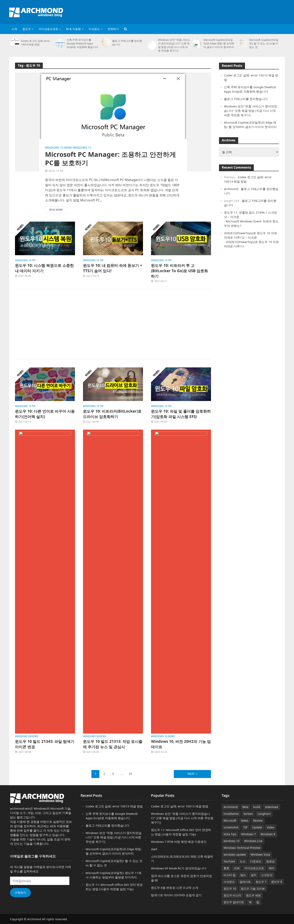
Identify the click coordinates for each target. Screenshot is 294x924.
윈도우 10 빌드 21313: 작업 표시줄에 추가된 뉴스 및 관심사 (112, 744)
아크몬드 (94, 29)
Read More (56, 209)
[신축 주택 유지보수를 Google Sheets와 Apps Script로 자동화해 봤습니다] (60, 43)
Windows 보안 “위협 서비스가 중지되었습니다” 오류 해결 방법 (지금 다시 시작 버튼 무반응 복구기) (174, 45)
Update (257, 827)
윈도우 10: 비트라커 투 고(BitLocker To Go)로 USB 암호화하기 (179, 271)
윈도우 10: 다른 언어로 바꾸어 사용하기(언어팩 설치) (45, 414)
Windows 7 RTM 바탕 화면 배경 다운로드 (179, 842)
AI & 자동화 (73, 29)
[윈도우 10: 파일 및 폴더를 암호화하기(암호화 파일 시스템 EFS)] (181, 384)
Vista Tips (230, 834)
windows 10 (231, 841)
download (271, 807)
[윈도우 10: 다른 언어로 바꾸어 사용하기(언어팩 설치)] (45, 384)
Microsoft (230, 820)
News (244, 820)
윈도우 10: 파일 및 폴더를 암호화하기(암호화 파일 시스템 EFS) (181, 414)
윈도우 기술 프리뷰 (253, 888)
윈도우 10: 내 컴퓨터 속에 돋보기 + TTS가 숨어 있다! (112, 268)
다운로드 (255, 861)
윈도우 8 (276, 882)
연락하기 (113, 29)
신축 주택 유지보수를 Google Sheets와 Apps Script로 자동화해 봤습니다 (82, 43)
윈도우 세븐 (253, 895)
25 (130, 774)
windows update (235, 854)
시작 (14, 29)
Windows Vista (260, 854)
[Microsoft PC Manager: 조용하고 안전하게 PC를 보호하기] (113, 121)
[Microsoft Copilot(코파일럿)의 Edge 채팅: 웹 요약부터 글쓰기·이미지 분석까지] (197, 43)
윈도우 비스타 (232, 895)
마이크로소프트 (48, 29)
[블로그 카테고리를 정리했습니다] (105, 42)
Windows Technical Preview (242, 848)
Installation (231, 814)
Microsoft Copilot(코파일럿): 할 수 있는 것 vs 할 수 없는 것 (263, 43)
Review (258, 820)
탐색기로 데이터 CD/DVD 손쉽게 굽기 (176, 895)
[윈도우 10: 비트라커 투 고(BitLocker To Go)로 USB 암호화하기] (181, 238)
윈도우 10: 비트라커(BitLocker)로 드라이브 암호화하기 (112, 414)
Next (191, 774)
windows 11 (82, 147)
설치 (253, 875)
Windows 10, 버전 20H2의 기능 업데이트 (181, 744)
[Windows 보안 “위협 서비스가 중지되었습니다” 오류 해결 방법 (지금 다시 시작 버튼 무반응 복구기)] (151, 45)
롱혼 (226, 868)
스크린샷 (266, 875)
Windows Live (253, 841)
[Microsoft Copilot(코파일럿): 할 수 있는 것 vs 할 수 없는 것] (242, 43)
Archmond (231, 807)
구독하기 (20, 893)
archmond (231, 189)
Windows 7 (248, 834)
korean (248, 814)
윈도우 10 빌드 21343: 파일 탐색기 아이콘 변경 (44, 744)
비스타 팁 (230, 875)
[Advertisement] (212, 11)
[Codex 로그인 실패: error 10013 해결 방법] (14, 42)
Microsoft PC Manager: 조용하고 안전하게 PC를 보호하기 (110, 158)
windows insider (26, 736)
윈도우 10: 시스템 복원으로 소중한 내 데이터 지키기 (44, 268)
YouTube (229, 861)
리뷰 (237, 868)
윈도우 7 (261, 882)
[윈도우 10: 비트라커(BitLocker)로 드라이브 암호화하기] (113, 384)
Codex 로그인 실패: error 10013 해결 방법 (35, 42)
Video (270, 827)
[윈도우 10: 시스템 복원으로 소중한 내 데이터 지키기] (45, 238)
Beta (245, 807)
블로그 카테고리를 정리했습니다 (127, 42)
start (154, 849)
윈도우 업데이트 (234, 902)
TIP (245, 827)
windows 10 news (58, 147)
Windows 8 (268, 834)
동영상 (270, 861)
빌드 (243, 875)
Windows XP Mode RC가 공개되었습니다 (178, 868)
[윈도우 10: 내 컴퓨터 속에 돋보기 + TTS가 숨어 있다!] (113, 238)
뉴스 (242, 861)
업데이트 (245, 882)
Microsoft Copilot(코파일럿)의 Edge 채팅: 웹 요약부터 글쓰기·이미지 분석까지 (219, 43)
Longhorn (264, 814)
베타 (271, 868)
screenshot (231, 827)
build (256, 807)
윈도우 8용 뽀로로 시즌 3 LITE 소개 (174, 888)
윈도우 (26, 29)
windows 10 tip (25, 260)
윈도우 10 (230, 888)
